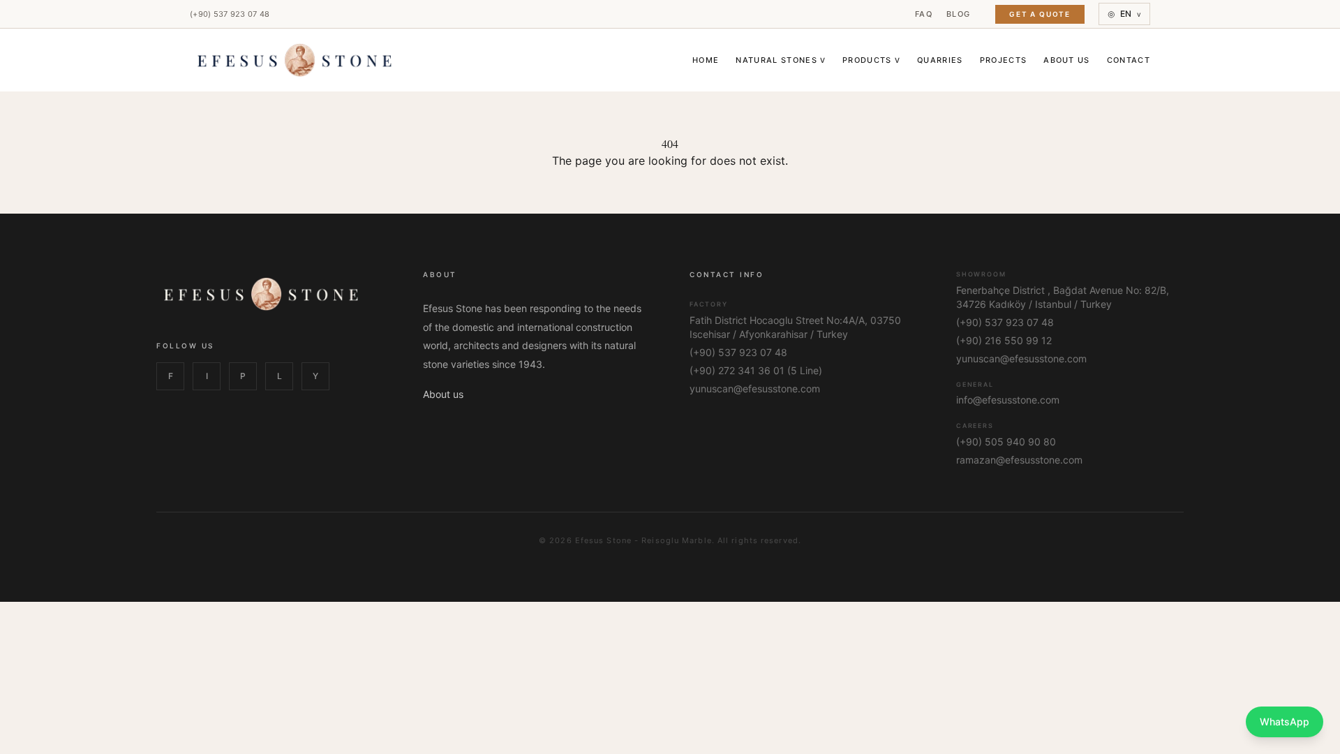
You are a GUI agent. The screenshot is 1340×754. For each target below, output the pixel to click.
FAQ (923, 14)
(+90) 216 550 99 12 (1004, 340)
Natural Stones (781, 60)
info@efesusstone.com (1007, 400)
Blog (958, 14)
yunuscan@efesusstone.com (755, 388)
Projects (1003, 60)
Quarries (940, 60)
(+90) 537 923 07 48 (229, 14)
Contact (1128, 60)
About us (443, 394)
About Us (1066, 60)
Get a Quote (1040, 14)
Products (871, 60)
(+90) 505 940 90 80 (1006, 442)
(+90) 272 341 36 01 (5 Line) (756, 370)
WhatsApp (1284, 721)
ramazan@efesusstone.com (1019, 460)
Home (705, 60)
